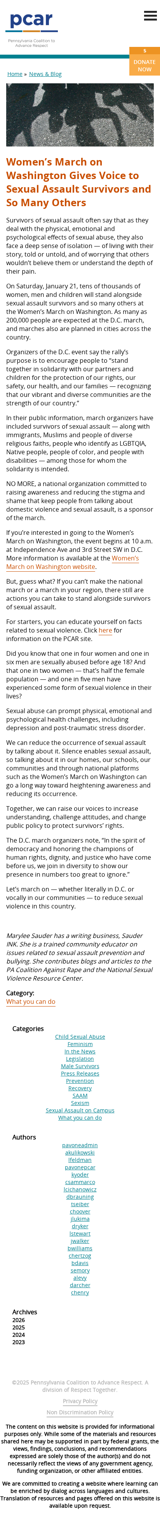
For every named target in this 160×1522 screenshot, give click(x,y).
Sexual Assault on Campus (80, 1110)
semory (80, 1270)
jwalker (80, 1240)
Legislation (80, 1058)
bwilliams (80, 1248)
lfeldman (80, 1159)
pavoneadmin (80, 1145)
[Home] (31, 50)
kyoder (80, 1174)
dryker (80, 1226)
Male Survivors (80, 1066)
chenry (80, 1292)
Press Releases (80, 1073)
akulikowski (80, 1152)
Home (15, 74)
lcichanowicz (80, 1189)
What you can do (31, 1001)
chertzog (80, 1255)
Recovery (80, 1088)
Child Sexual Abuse (80, 1036)
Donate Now (145, 60)
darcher (80, 1285)
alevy (80, 1277)
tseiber (80, 1204)
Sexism (80, 1103)
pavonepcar (80, 1167)
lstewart (80, 1233)
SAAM (80, 1095)
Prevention (80, 1080)
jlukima (80, 1218)
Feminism (80, 1044)
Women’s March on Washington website (72, 562)
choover (80, 1211)
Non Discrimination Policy (80, 1412)
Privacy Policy (80, 1401)
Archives (24, 1312)
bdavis (80, 1263)
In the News (80, 1051)
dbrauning (80, 1196)
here (105, 630)
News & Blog (45, 74)
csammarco (80, 1182)
